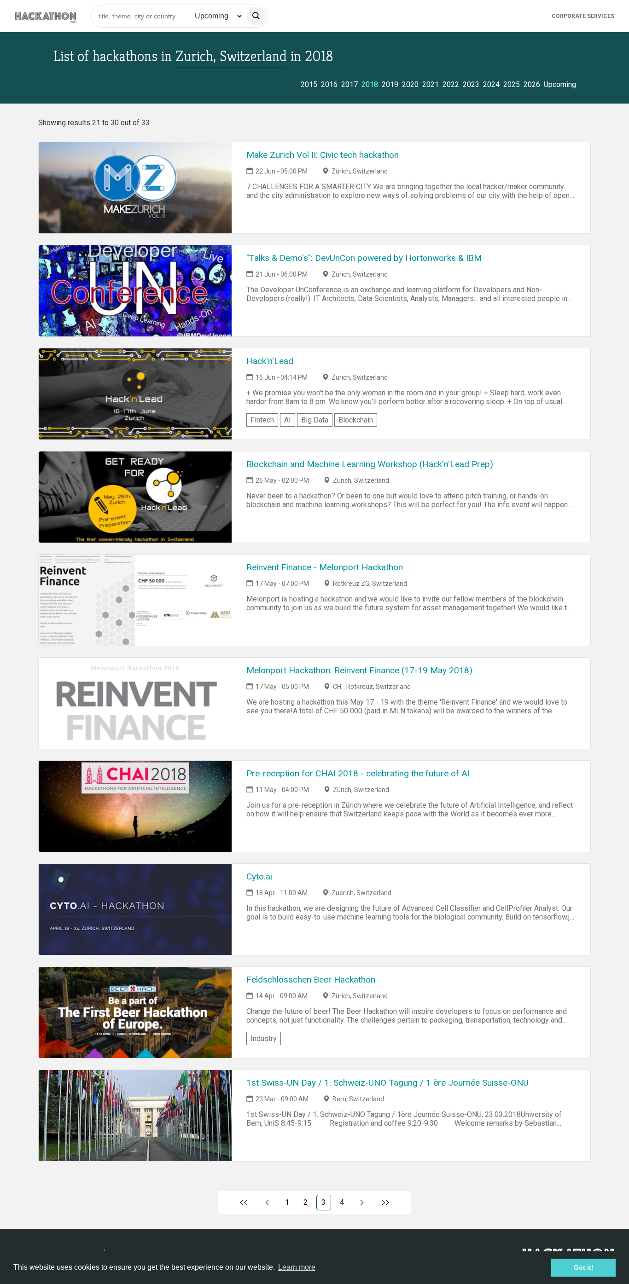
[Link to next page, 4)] (362, 1202)
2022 (451, 84)
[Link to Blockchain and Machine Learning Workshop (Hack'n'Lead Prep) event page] (135, 497)
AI (287, 420)
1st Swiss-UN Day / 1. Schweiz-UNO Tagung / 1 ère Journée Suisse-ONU (387, 1082)
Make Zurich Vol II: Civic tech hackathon (322, 155)
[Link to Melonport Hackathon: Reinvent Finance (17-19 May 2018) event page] (135, 703)
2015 (309, 84)
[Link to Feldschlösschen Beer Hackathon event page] (135, 1012)
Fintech (262, 420)
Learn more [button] (296, 1267)
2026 (532, 84)
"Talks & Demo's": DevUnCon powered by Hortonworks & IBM (364, 258)
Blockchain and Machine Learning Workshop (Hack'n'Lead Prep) (369, 464)
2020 (410, 84)
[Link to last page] (385, 1202)
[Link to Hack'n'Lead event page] (135, 394)
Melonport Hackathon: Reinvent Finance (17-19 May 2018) (359, 670)
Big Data (314, 420)
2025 (511, 84)
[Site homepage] (45, 15)
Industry (263, 1038)
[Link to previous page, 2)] (267, 1202)
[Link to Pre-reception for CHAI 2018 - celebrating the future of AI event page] (135, 806)
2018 (369, 84)
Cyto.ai (259, 876)
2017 (349, 84)
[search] (256, 16)
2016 (329, 84)
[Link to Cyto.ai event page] (135, 909)
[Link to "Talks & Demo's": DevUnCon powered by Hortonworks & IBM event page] (135, 290)
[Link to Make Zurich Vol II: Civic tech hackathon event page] (135, 187)
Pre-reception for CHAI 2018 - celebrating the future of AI (358, 773)
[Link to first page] (244, 1202)
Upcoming (560, 84)
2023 (471, 84)
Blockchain (355, 420)
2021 (430, 84)
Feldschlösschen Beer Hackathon (310, 979)
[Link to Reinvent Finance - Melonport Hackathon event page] (135, 600)
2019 (390, 84)
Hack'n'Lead (269, 361)
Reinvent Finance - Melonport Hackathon (324, 567)
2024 (491, 84)
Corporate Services (583, 16)
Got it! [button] (584, 1267)
